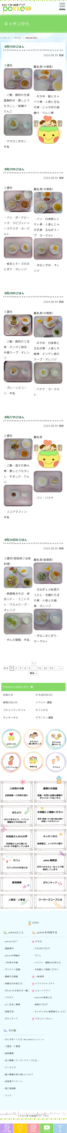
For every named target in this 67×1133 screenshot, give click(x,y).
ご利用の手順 (11, 962)
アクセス (9, 997)
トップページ (5, 38)
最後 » (33, 673)
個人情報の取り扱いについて (19, 1074)
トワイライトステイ (45, 983)
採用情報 (9, 1053)
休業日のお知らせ (14, 983)
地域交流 (9, 1011)
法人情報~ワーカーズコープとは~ (22, 1060)
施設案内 (9, 948)
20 (45, 668)
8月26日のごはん (15, 540)
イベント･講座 (44, 702)
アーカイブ (10, 1067)
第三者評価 (10, 1088)
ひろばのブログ (42, 948)
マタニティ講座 (44, 717)
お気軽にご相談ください (47, 969)
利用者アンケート (14, 1081)
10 (39, 668)
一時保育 (39, 976)
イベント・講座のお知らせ (48, 962)
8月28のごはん (14, 293)
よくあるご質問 (12, 1004)
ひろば (38, 941)
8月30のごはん (14, 46)
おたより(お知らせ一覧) (17, 990)
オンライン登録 (12, 969)
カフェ (38, 955)
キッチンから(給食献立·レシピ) (50, 1011)
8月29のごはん (14, 169)
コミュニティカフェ (14, 710)
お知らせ (8, 694)
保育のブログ (41, 1004)
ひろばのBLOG (44, 694)
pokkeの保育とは (43, 997)
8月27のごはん (14, 417)
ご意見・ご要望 (12, 1046)
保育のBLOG (10, 702)
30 (51, 668)
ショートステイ (43, 990)
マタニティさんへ (44, 1018)
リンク (8, 1095)
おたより (17, 38)
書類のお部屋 (11, 976)
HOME (35, 922)
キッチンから (17, 24)
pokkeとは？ (11, 941)
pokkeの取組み (12, 955)
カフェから (42, 710)
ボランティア (11, 1018)
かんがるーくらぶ (25, 1039)
